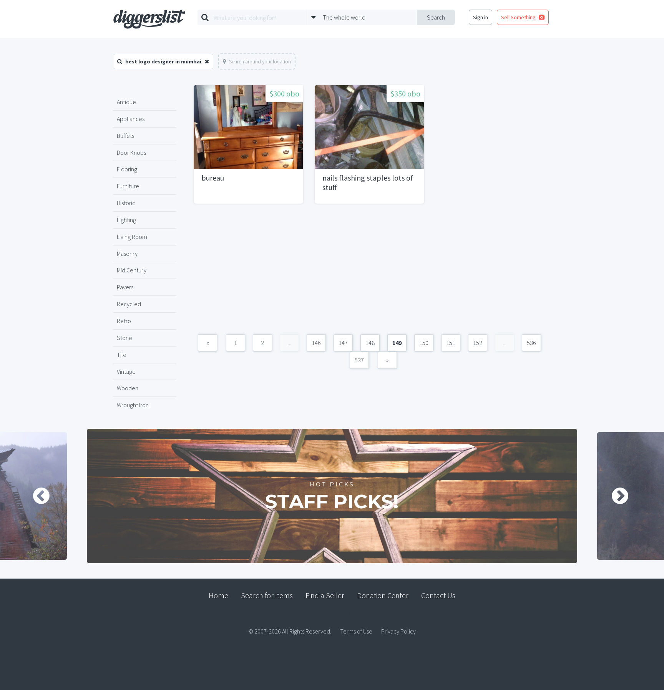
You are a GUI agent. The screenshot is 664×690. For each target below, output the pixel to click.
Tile (121, 354)
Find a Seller (324, 595)
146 (316, 343)
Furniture (128, 186)
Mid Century (131, 270)
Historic (126, 203)
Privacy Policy (398, 631)
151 (450, 343)
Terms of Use (356, 631)
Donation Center (382, 595)
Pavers (125, 287)
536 (531, 343)
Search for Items (267, 595)
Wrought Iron (133, 405)
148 (370, 343)
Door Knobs (131, 152)
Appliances (130, 119)
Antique (126, 102)
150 (423, 343)
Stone (124, 338)
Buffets (125, 135)
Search (436, 17)
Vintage (126, 371)
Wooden (127, 388)
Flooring (127, 169)
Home (218, 595)
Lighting (126, 220)
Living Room (132, 237)
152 (477, 343)
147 (343, 343)
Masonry (127, 253)
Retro (124, 321)
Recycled (129, 304)
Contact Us (438, 595)
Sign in (480, 17)
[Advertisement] (369, 273)
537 (359, 360)
